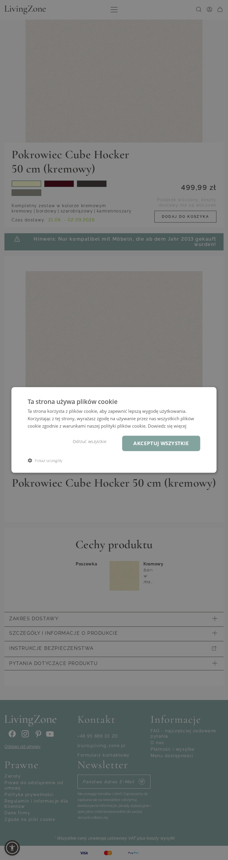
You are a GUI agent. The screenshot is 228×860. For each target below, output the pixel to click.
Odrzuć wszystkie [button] (90, 441)
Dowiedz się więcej (167, 426)
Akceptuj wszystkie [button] (161, 443)
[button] (45, 460)
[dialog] (113, 430)
